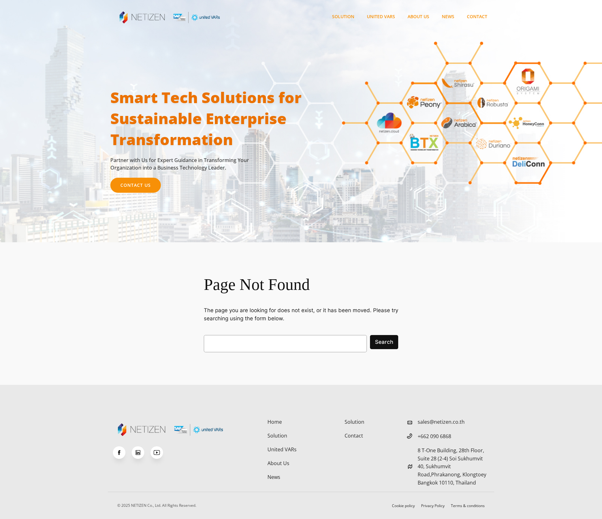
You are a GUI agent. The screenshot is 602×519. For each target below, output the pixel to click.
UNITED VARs (381, 16)
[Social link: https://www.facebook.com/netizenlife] (122, 452)
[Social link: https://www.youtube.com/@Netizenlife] (159, 452)
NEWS (448, 16)
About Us (418, 16)
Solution (343, 16)
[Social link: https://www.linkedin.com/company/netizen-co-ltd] (141, 452)
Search (384, 342)
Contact (477, 16)
